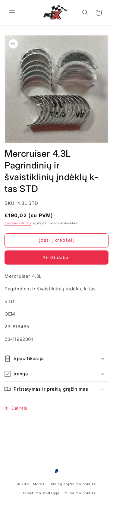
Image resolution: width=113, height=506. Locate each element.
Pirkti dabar (56, 257)
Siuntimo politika (80, 493)
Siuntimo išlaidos (18, 223)
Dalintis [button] (19, 408)
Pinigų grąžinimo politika (73, 484)
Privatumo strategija (41, 493)
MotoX (39, 484)
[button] (12, 12)
